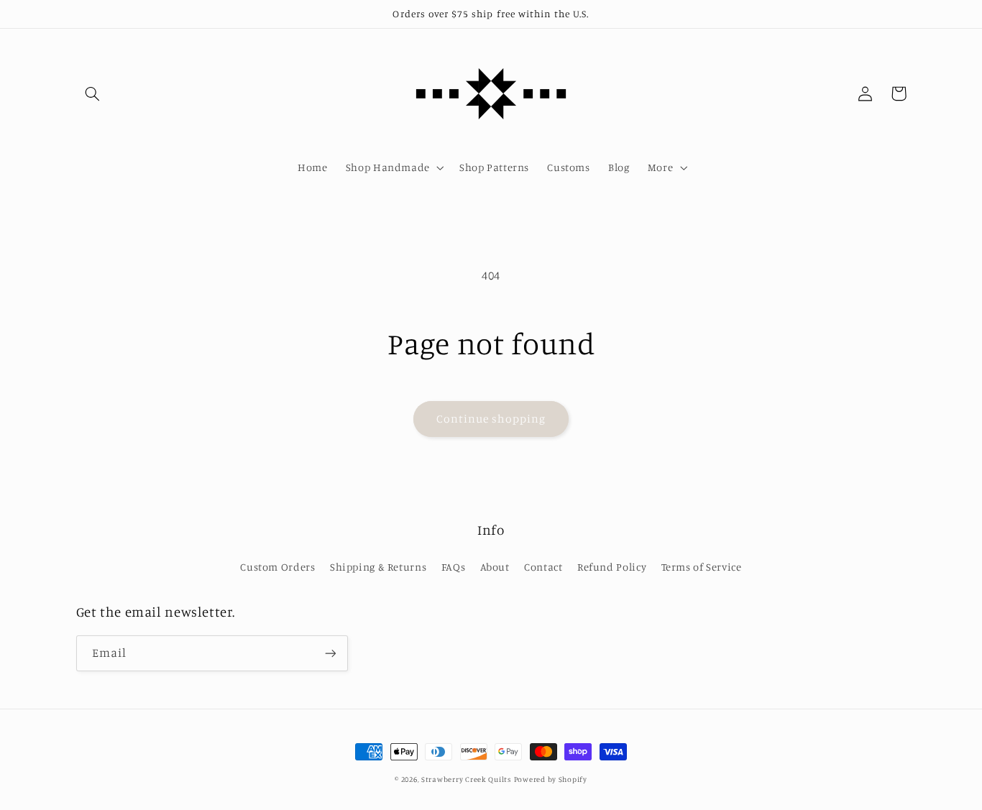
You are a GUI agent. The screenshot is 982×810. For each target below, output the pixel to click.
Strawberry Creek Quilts (466, 779)
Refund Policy (611, 567)
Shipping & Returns (378, 567)
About (495, 567)
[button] (92, 93)
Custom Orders (277, 567)
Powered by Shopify (550, 779)
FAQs (453, 567)
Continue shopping (491, 418)
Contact (543, 567)
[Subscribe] (330, 653)
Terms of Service (701, 567)
